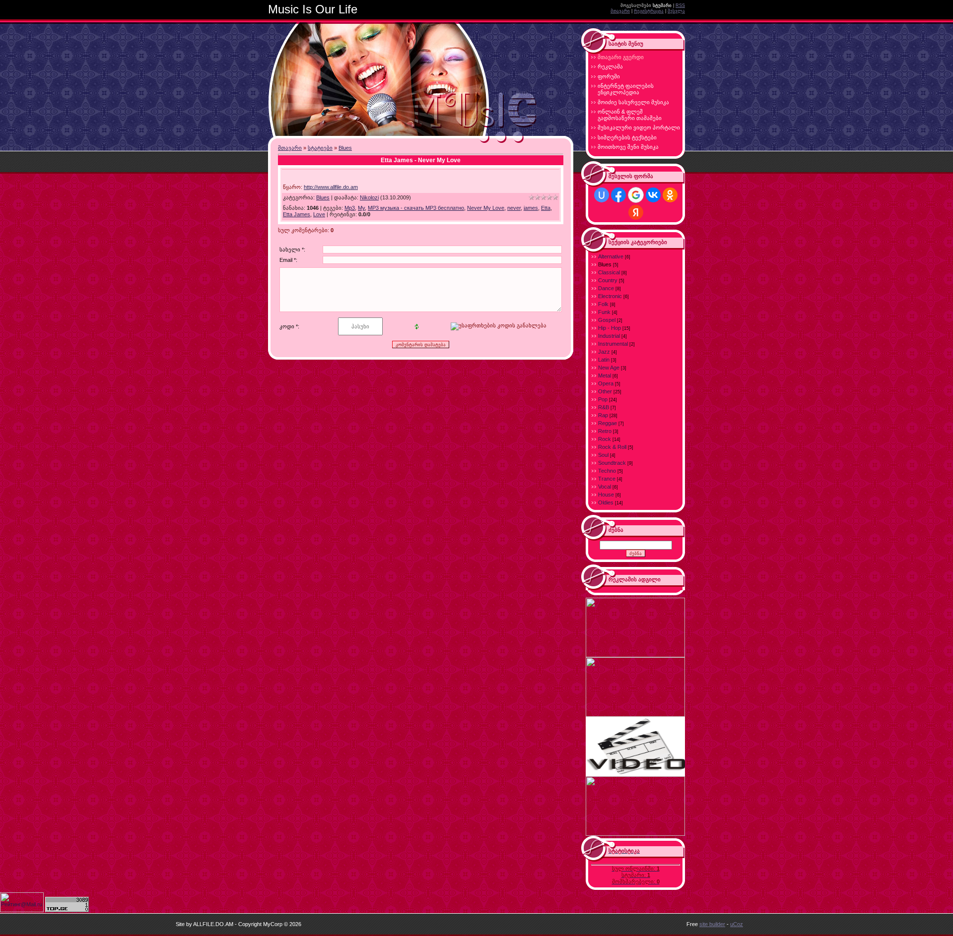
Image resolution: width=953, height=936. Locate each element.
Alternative (610, 256)
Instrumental (613, 344)
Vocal (604, 487)
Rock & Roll (612, 447)
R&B (603, 407)
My (361, 208)
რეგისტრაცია (649, 10)
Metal (604, 375)
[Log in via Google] (636, 195)
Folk (603, 304)
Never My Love (485, 208)
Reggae (607, 423)
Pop (603, 399)
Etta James (296, 214)
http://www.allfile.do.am (331, 187)
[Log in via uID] (601, 194)
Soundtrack (612, 463)
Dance (606, 288)
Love (319, 214)
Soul (603, 455)
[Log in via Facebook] (618, 194)
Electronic (610, 296)
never (514, 208)
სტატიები (320, 148)
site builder (712, 924)
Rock (604, 439)
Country (607, 280)
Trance (606, 479)
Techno (607, 471)
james (531, 208)
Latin (604, 360)
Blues (345, 148)
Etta (545, 208)
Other (605, 391)
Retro (605, 431)
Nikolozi (369, 197)
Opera (605, 383)
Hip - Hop (609, 328)
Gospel (606, 320)
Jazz (604, 352)
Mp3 (349, 208)
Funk (604, 312)
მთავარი (620, 10)
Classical (609, 272)
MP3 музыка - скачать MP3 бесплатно (416, 208)
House (606, 495)
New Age (608, 368)
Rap (603, 415)
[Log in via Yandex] (635, 212)
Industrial (609, 336)
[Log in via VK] (653, 194)
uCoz (736, 924)
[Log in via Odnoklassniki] (670, 194)
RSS (680, 5)
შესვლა (676, 10)
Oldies (605, 502)
